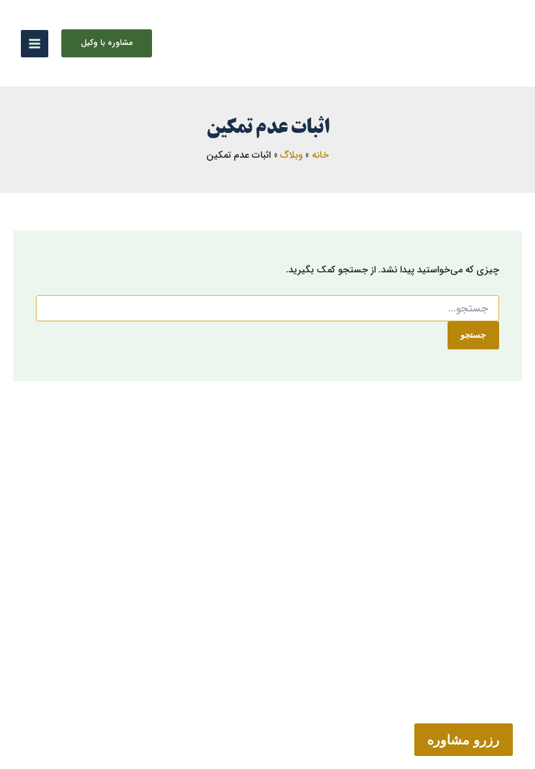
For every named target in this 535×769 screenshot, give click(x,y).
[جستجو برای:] (267, 309)
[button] (106, 43)
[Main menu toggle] (34, 43)
